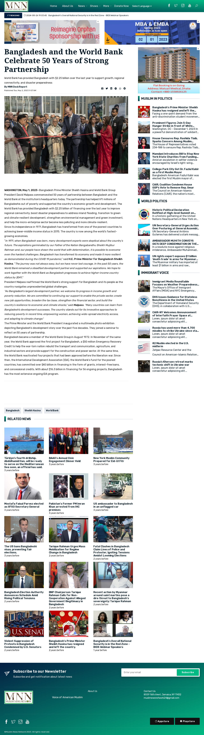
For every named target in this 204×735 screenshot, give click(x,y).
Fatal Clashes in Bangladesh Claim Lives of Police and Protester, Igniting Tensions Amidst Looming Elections (111, 551)
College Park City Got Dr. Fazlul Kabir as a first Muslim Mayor (175, 171)
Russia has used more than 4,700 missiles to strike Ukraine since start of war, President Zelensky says (176, 330)
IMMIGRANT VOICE (155, 273)
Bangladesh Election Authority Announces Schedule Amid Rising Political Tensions (24, 595)
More (106, 5)
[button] (196, 5)
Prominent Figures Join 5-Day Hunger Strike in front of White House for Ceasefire (172, 125)
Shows (94, 5)
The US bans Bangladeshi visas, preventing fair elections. (20, 549)
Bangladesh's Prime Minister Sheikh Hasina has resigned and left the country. (86, 15)
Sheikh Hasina (32, 410)
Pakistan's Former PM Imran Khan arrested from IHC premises (67, 506)
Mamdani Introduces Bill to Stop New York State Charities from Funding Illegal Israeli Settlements (175, 156)
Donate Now (121, 5)
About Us (67, 5)
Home (53, 5)
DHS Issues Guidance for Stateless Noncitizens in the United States (174, 298)
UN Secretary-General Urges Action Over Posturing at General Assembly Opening (175, 228)
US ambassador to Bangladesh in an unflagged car (113, 505)
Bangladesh (12, 410)
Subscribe (188, 672)
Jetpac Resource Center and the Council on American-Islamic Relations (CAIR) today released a (175, 354)
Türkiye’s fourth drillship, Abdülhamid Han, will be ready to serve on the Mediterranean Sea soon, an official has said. (24, 463)
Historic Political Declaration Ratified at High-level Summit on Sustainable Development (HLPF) (173, 213)
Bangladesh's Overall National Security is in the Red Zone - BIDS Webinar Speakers (112, 644)
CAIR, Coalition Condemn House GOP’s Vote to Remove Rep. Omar (173, 186)
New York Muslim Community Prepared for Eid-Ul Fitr (111, 460)
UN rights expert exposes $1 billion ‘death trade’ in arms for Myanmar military (174, 259)
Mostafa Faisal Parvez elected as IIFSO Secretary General (24, 505)
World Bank (52, 410)
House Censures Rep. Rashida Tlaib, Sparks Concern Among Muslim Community (175, 141)
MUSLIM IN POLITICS (156, 98)
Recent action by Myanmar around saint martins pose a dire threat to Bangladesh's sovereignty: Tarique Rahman (112, 597)
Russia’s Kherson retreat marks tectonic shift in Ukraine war (172, 363)
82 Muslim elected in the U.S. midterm (170, 345)
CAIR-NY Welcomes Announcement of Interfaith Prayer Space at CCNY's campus (174, 315)
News (81, 5)
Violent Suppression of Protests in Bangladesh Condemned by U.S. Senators (22, 644)
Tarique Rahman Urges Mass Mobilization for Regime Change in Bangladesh (67, 549)
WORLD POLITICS (154, 201)
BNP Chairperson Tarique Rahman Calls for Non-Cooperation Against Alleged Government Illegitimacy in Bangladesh (67, 598)
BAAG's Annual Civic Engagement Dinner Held (65, 460)
